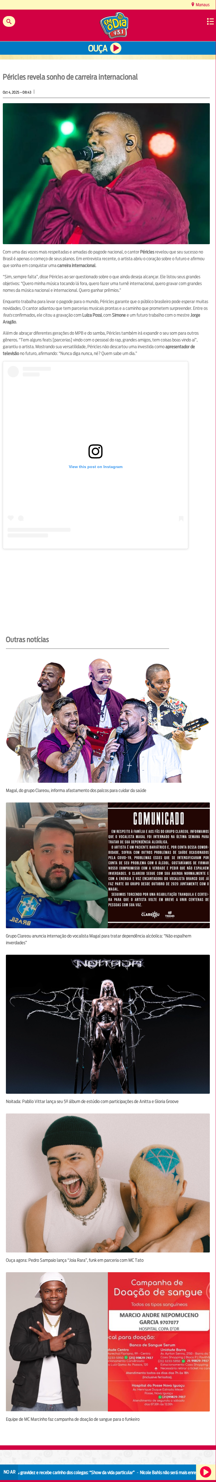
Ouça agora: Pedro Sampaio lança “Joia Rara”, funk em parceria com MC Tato (75, 1260)
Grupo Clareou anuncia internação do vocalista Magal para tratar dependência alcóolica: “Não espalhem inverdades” (98, 939)
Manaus (202, 4)
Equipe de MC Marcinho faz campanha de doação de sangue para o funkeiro (73, 1419)
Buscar (9, 21)
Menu (210, 21)
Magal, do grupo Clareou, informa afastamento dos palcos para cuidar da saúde (76, 790)
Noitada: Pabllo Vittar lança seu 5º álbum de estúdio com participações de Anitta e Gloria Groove (92, 1101)
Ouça (97, 48)
